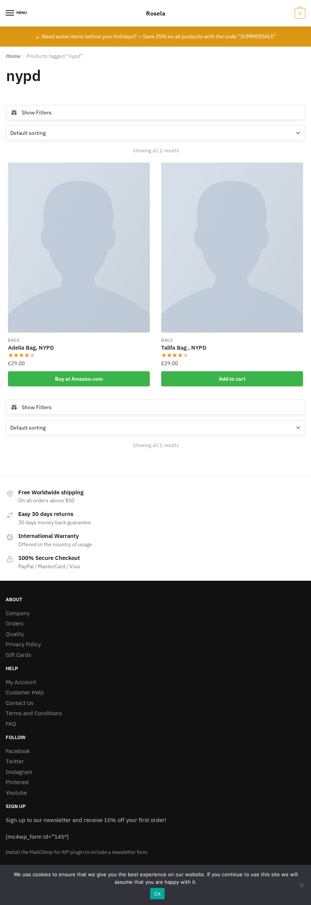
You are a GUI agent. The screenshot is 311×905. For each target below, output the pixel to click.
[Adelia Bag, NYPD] (79, 248)
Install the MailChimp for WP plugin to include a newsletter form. (77, 852)
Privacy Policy (23, 644)
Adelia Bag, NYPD (31, 347)
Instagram (19, 771)
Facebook (18, 751)
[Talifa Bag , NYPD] (232, 248)
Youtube (16, 792)
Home (13, 56)
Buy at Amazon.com (79, 378)
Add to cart (232, 378)
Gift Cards (18, 654)
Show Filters (37, 112)
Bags (14, 340)
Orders (15, 623)
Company (18, 613)
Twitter (15, 761)
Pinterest (17, 782)
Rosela (155, 13)
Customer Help (25, 692)
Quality (15, 634)
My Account (21, 682)
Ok (157, 894)
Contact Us (19, 702)
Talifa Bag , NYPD (183, 347)
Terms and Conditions (34, 713)
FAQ (11, 723)
